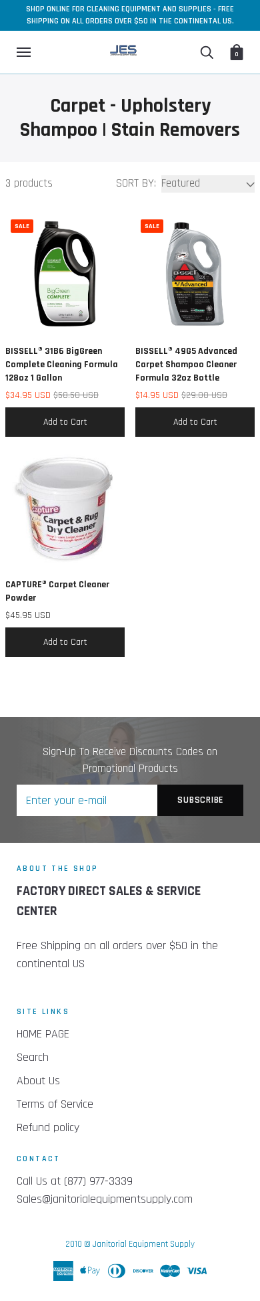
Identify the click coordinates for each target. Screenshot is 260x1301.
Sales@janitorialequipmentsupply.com (105, 1199)
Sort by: (136, 183)
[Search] (206, 52)
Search (33, 1057)
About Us (38, 1080)
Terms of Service (55, 1104)
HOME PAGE (43, 1033)
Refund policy (48, 1127)
